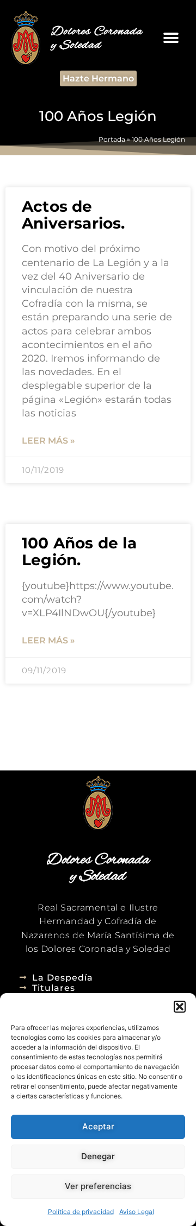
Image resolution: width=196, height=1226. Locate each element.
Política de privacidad (81, 1212)
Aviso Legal (136, 1212)
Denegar (98, 1156)
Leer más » (48, 440)
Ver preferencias (98, 1186)
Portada (112, 139)
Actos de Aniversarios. (73, 214)
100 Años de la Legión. (79, 551)
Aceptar (98, 1126)
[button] (179, 1006)
